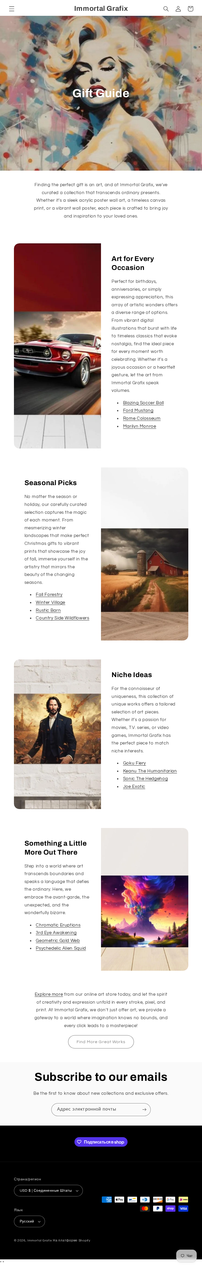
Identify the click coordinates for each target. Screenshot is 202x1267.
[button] (12, 9)
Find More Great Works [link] (101, 1042)
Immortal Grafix (39, 1240)
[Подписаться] (144, 1109)
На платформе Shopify (71, 1240)
